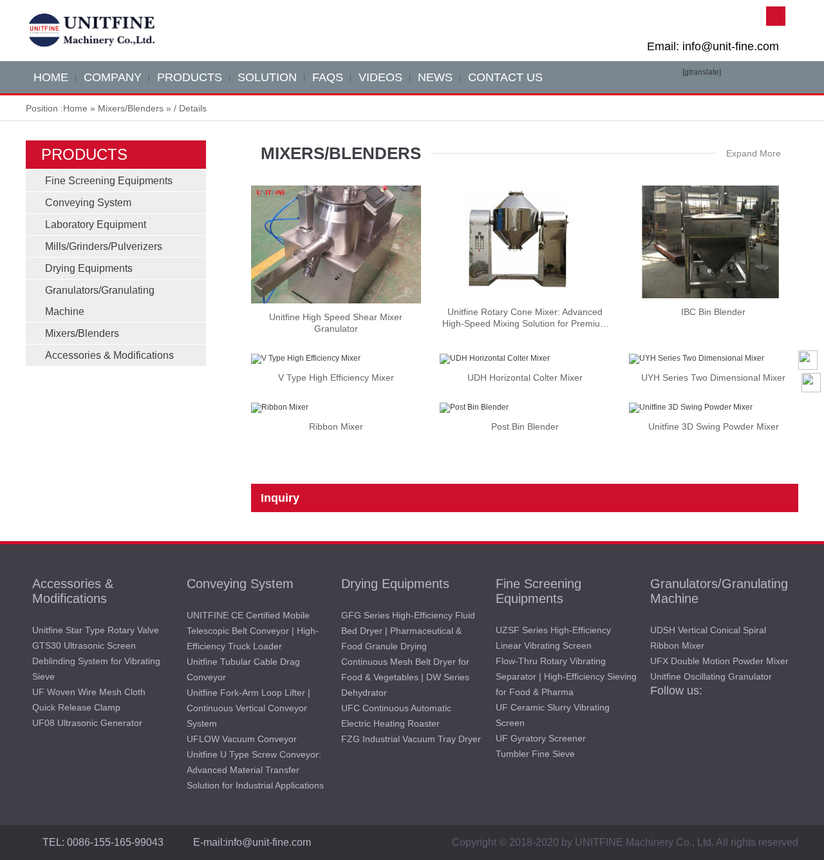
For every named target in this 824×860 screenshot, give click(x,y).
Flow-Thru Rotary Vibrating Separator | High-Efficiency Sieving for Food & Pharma (566, 676)
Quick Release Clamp (76, 707)
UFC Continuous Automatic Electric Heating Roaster (396, 716)
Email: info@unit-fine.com (713, 46)
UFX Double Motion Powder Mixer (719, 661)
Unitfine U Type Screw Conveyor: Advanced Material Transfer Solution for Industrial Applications (255, 769)
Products (189, 77)
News (435, 77)
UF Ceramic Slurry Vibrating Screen (553, 715)
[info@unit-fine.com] (811, 408)
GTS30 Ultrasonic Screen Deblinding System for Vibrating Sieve (96, 661)
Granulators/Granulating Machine (719, 591)
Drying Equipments (89, 268)
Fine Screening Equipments (109, 180)
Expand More (753, 153)
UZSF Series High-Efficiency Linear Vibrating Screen (553, 638)
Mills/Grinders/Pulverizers (103, 246)
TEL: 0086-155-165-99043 (103, 842)
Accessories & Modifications (109, 355)
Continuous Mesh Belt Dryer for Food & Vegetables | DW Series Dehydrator (405, 677)
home (50, 77)
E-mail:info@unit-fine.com (252, 842)
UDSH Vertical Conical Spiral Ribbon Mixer (708, 638)
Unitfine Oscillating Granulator (711, 676)
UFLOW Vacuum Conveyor (242, 739)
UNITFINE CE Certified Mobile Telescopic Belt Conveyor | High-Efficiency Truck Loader (253, 630)
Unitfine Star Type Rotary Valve (95, 630)
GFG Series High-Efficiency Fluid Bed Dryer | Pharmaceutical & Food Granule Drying (408, 630)
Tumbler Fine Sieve (535, 754)
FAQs (327, 77)
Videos (380, 77)
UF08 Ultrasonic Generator (87, 723)
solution (267, 77)
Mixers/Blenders (131, 108)
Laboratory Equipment (95, 224)
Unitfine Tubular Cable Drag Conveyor (243, 669)
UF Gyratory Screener (541, 738)
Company (113, 77)
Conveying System (88, 202)
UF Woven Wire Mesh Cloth (88, 692)
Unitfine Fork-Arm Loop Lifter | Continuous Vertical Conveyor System (248, 708)
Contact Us (505, 77)
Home (75, 108)
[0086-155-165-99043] (811, 434)
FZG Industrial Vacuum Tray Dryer (411, 739)
